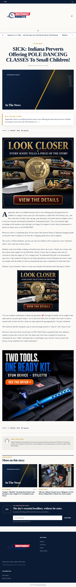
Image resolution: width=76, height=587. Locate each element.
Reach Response (41, 585)
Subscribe (67, 518)
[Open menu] (38, 31)
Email (18, 130)
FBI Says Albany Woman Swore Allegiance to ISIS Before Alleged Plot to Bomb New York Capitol (56, 493)
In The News (38, 43)
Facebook (12, 130)
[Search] (72, 16)
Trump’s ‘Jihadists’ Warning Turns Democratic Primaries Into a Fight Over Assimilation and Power (18, 494)
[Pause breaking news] (72, 35)
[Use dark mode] (72, 1)
